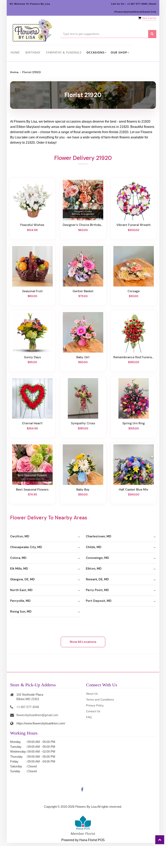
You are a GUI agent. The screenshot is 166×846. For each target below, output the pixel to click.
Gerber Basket (83, 291)
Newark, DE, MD (97, 579)
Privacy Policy (95, 705)
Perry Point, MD (97, 590)
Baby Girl (82, 357)
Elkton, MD (94, 569)
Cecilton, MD (19, 536)
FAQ (89, 717)
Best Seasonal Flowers (32, 490)
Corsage (134, 291)
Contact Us (93, 711)
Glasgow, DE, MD (22, 579)
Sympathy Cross (83, 423)
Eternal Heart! (32, 423)
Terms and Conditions (100, 699)
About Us (92, 693)
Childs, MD (93, 547)
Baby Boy (82, 490)
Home (15, 52)
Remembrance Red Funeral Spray (133, 357)
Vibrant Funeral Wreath (133, 225)
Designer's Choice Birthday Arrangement (83, 225)
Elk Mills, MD (19, 569)
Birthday (33, 52)
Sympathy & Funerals (64, 52)
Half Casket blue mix (133, 490)
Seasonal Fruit (32, 291)
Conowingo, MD (97, 558)
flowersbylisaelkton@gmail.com (37, 715)
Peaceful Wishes (32, 225)
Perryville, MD (20, 601)
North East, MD (21, 590)
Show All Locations (83, 642)
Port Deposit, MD (99, 601)
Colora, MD (18, 558)
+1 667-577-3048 (27, 707)
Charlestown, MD (98, 536)
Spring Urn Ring (133, 423)
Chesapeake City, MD (26, 547)
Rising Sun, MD (21, 612)
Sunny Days (32, 357)
